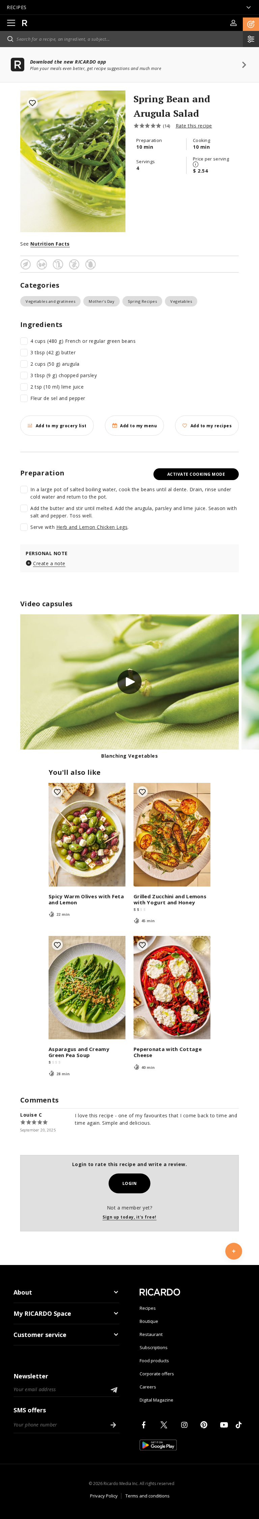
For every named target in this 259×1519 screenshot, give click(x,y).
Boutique (149, 1321)
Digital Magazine (156, 1400)
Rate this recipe (194, 125)
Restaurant (151, 1334)
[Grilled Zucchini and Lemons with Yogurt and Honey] (172, 835)
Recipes (148, 1308)
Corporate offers (157, 1374)
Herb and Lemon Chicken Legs (92, 527)
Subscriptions (154, 1347)
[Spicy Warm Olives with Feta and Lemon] (87, 835)
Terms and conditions (147, 1496)
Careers (148, 1387)
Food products (154, 1361)
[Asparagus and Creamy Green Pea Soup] (87, 988)
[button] (251, 24)
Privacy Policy (104, 1496)
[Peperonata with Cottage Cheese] (172, 988)
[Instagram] (185, 1425)
